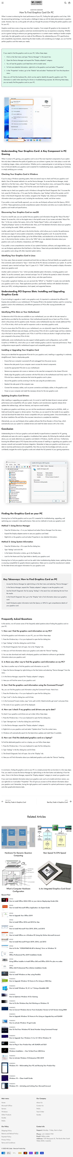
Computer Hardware (36, 10)
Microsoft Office (7, 1106)
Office (11, 899)
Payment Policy (6, 1137)
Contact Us (39, 1106)
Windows (12, 972)
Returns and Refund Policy (10, 1134)
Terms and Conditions (8, 1143)
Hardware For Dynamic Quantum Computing (18, 854)
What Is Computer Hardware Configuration (18, 890)
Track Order (40, 1112)
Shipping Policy (7, 1130)
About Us (39, 1102)
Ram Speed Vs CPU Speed (54, 853)
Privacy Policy (6, 1140)
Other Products (6, 1115)
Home (3, 1102)
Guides (4, 1118)
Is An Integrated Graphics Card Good (54, 888)
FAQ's (3, 1121)
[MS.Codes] (36, 3)
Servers (4, 1109)
